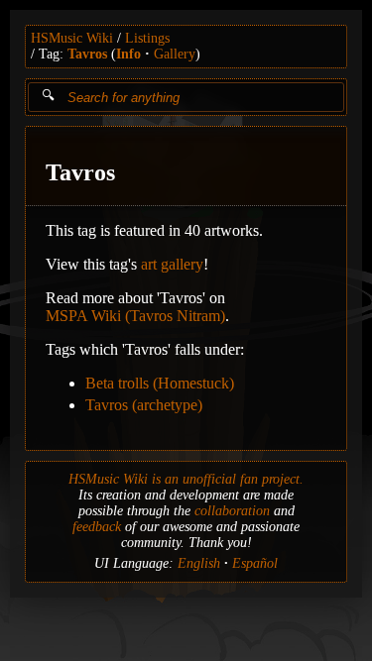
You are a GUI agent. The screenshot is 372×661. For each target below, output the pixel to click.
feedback (96, 526)
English (199, 563)
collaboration (232, 510)
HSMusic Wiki (72, 38)
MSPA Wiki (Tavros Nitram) (135, 315)
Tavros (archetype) (143, 404)
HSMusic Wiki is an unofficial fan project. (186, 479)
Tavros (87, 54)
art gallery (172, 264)
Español (255, 563)
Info (128, 54)
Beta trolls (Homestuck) (159, 383)
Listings (147, 38)
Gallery (174, 54)
